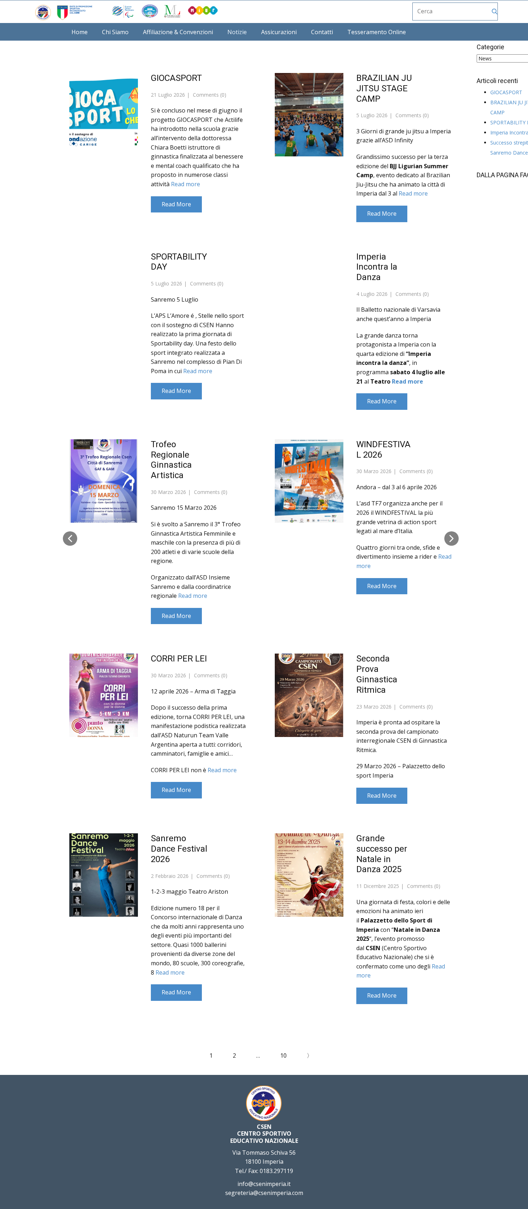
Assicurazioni (279, 32)
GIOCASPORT (176, 78)
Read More (176, 204)
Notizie (237, 32)
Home (79, 32)
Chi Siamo (115, 32)
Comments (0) (208, 94)
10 (283, 1055)
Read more (185, 184)
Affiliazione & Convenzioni (178, 32)
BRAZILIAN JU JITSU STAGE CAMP (384, 88)
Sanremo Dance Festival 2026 (179, 848)
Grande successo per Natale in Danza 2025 (381, 853)
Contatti (322, 32)
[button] (70, 538)
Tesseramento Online (376, 32)
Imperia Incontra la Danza (376, 267)
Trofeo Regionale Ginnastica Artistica (171, 459)
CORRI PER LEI (179, 659)
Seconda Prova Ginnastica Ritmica (376, 674)
